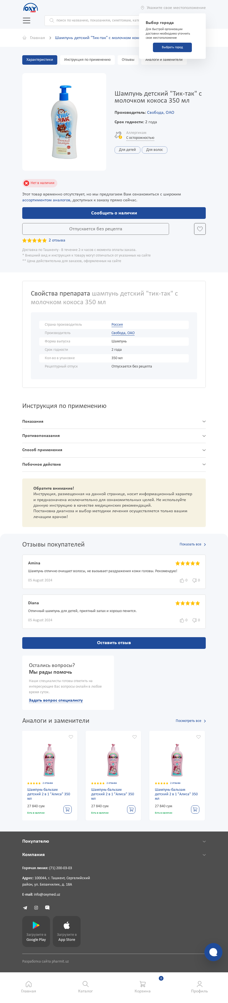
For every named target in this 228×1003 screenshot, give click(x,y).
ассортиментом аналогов (46, 200)
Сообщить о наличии (114, 213)
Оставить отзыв (114, 643)
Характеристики (39, 60)
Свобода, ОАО (160, 112)
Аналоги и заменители (164, 60)
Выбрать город (172, 47)
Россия (117, 325)
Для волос (154, 150)
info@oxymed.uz (47, 895)
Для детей (127, 150)
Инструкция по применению (87, 60)
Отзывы (128, 60)
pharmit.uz (60, 962)
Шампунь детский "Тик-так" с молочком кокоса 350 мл (107, 38)
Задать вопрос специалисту (56, 700)
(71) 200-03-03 (60, 868)
